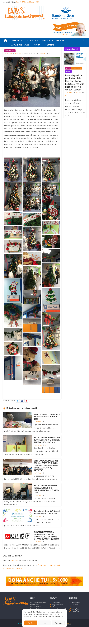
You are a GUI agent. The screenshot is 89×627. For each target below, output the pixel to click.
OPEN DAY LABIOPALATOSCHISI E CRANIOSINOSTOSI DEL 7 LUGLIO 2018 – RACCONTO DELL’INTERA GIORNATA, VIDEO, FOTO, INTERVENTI (46, 465)
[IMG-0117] (13, 218)
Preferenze (58, 623)
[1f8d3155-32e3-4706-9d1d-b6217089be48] (13, 170)
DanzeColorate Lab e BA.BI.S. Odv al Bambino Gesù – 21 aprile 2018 (47, 512)
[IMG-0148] (51, 338)
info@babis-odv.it (57, 605)
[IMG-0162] (32, 359)
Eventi (68, 68)
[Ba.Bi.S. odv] (5, 40)
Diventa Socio (48, 40)
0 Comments (41, 54)
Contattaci (49, 45)
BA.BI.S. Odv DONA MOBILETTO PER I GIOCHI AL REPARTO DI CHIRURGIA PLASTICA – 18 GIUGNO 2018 (47, 439)
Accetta (30, 623)
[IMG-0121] (13, 232)
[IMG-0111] (32, 204)
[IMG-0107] (32, 189)
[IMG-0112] (51, 208)
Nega (44, 623)
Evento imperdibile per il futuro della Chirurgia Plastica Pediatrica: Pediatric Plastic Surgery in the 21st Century (74, 82)
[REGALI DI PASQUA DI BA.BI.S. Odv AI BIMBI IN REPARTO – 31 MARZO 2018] (17, 423)
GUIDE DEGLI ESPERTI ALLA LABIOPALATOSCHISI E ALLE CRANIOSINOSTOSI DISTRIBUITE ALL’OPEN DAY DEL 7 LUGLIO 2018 (46, 535)
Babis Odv (18, 54)
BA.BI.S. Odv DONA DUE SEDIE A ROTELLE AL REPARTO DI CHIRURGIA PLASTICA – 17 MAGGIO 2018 (46, 489)
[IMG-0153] (13, 315)
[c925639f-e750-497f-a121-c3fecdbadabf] (32, 170)
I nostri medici (76, 603)
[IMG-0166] (51, 357)
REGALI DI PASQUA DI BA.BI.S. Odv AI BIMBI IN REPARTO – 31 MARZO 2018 (47, 416)
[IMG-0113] (51, 255)
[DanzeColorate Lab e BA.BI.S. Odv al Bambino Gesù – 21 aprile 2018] (17, 515)
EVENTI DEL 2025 (76, 68)
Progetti (68, 71)
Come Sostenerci (32, 40)
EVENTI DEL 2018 (9, 50)
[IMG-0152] (32, 311)
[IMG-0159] (13, 348)
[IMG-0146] (13, 368)
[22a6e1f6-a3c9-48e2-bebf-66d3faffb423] (32, 239)
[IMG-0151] (51, 371)
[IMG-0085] (51, 275)
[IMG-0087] (13, 266)
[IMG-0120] (51, 227)
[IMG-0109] (51, 189)
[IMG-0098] (51, 170)
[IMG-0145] (32, 297)
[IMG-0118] (32, 219)
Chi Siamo (75, 605)
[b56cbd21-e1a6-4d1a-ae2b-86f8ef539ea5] (51, 386)
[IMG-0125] (32, 258)
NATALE (50, 54)
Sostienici (75, 607)
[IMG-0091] (51, 241)
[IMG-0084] (32, 278)
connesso (15, 560)
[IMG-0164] (32, 325)
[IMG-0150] (13, 334)
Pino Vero (78, 93)
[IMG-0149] (32, 339)
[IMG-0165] (51, 319)
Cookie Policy (76, 611)
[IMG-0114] (51, 300)
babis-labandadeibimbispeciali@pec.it (58, 609)
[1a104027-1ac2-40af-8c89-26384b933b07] (32, 378)
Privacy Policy (76, 609)
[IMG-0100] (13, 196)
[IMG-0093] (13, 246)
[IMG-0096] (13, 290)
